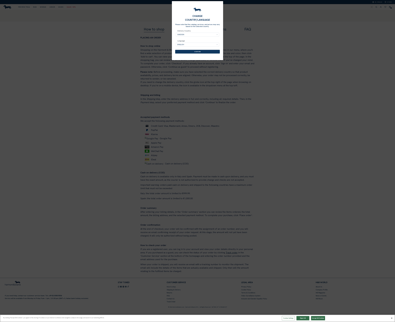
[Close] (391, 318)
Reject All (303, 318)
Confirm (197, 51)
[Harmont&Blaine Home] (197, 9)
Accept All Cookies (318, 318)
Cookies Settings (288, 318)
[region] (197, 318)
